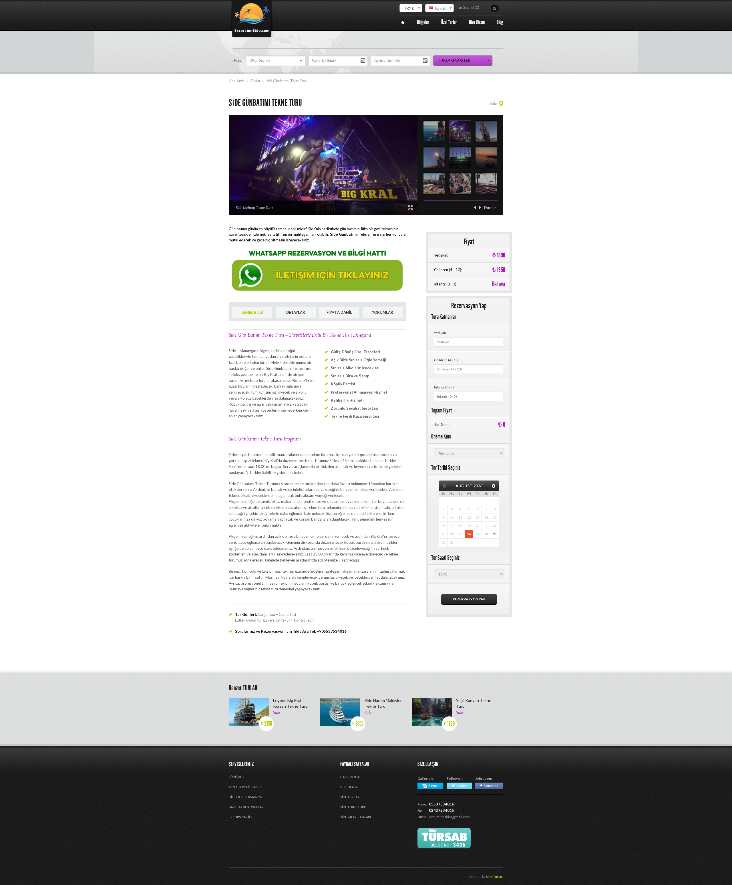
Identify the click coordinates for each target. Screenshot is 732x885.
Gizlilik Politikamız (245, 787)
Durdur (490, 207)
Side (493, 104)
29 (494, 534)
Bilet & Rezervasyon (245, 797)
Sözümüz (236, 777)
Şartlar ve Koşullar (246, 807)
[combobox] (410, 8)
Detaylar (295, 312)
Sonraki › (480, 207)
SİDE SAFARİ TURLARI (355, 817)
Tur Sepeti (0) (468, 7)
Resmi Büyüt (410, 207)
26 (469, 534)
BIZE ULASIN (349, 787)
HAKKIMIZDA (349, 777)
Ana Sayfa (236, 81)
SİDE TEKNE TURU (353, 807)
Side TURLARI (350, 797)
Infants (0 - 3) (444, 387)
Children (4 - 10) (446, 360)
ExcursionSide (241, 817)
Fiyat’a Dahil (339, 312)
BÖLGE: (237, 61)
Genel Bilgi (252, 312)
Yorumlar (382, 312)
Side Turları (494, 876)
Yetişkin (440, 333)
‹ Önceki (475, 207)
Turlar (255, 81)
